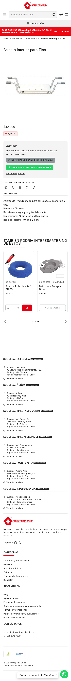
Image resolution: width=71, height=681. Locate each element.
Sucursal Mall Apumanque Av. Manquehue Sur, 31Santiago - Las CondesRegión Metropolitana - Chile (21, 449)
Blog (5, 594)
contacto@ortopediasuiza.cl (20, 632)
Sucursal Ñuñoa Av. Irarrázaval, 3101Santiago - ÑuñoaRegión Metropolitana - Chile (21, 397)
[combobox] (33, 14)
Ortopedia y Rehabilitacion (16, 560)
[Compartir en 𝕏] (13, 187)
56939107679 (14, 636)
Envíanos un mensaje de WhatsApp (31, 167)
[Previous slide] (5, 321)
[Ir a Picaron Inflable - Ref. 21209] (18, 266)
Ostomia (7, 572)
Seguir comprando (15, 174)
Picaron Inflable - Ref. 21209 (18, 288)
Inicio (6, 39)
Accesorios (31, 39)
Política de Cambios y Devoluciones (21, 614)
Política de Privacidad (14, 617)
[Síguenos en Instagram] (15, 542)
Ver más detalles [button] (14, 378)
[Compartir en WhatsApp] (20, 187)
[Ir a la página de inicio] (35, 5)
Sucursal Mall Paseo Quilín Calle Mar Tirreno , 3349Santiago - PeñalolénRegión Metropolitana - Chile (21, 423)
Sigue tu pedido (11, 598)
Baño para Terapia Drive (50, 288)
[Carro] (66, 15)
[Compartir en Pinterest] (27, 187)
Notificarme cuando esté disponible (32, 160)
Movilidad (17, 39)
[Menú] (4, 15)
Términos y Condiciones (15, 610)
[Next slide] (65, 321)
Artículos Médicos (12, 568)
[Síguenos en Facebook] (19, 542)
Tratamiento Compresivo (15, 576)
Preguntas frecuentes (14, 602)
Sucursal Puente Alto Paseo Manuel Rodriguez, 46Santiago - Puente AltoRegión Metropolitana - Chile (21, 475)
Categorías (37, 23)
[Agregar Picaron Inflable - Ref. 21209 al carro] (27, 308)
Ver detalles (52, 308)
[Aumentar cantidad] (17, 308)
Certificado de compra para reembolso (22, 606)
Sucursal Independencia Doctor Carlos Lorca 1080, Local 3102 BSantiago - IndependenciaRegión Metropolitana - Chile (26, 501)
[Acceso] (61, 15)
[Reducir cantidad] (8, 308)
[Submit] (54, 14)
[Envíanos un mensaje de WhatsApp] (64, 674)
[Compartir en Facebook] (5, 187)
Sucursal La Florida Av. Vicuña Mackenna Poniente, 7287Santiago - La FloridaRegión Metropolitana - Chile (25, 371)
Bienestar (8, 580)
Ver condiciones (61, 31)
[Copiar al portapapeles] (34, 187)
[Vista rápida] (8, 265)
